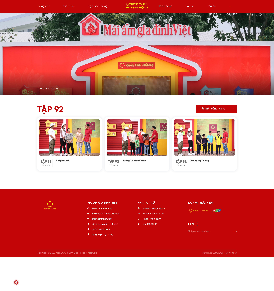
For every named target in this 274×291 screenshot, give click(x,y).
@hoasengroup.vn (152, 219)
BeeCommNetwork (102, 208)
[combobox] (225, 109)
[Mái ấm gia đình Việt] (137, 6)
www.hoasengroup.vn (154, 208)
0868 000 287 (150, 224)
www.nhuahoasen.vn (153, 214)
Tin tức (189, 6)
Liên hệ (211, 6)
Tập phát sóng (98, 6)
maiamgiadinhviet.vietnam (106, 214)
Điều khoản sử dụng (212, 253)
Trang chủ (43, 6)
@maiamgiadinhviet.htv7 (105, 224)
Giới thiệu (69, 6)
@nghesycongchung (102, 234)
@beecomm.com (101, 229)
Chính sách (231, 253)
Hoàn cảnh (165, 6)
